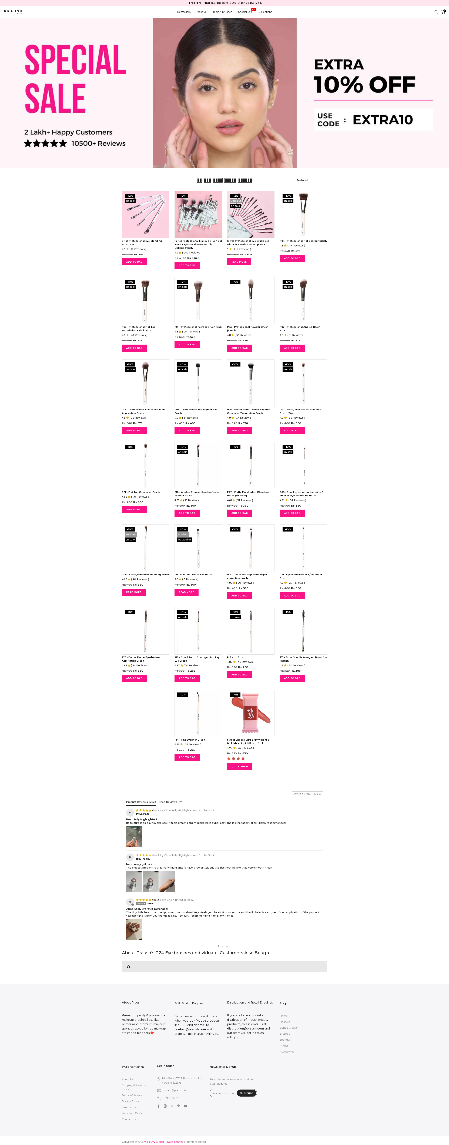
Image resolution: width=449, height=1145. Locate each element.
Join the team (130, 1107)
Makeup (202, 12)
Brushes (285, 1033)
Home (284, 1016)
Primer (284, 1045)
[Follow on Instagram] (165, 1106)
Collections (265, 12)
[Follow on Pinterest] (178, 1106)
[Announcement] (226, 3)
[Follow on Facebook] (158, 1106)
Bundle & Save (289, 1027)
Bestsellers (183, 12)
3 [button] (227, 946)
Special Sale (246, 12)
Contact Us (129, 1119)
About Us (127, 1079)
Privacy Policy (130, 1101)
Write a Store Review (307, 794)
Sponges (285, 1039)
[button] (231, 946)
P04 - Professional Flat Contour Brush (303, 240)
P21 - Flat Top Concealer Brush (141, 492)
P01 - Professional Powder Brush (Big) (198, 326)
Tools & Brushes (222, 12)
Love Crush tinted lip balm (177, 900)
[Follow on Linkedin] (171, 1106)
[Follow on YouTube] (185, 1106)
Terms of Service (132, 1095)
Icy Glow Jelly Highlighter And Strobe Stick (187, 810)
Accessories (287, 1051)
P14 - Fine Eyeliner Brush (190, 739)
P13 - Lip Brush (236, 657)
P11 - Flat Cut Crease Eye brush (193, 574)
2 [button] (222, 946)
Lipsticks (285, 1022)
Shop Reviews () (170, 802)
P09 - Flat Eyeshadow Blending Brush (145, 574)
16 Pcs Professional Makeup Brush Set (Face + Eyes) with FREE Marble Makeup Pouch (198, 244)
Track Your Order (132, 1113)
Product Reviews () (141, 802)
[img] (144, 810)
